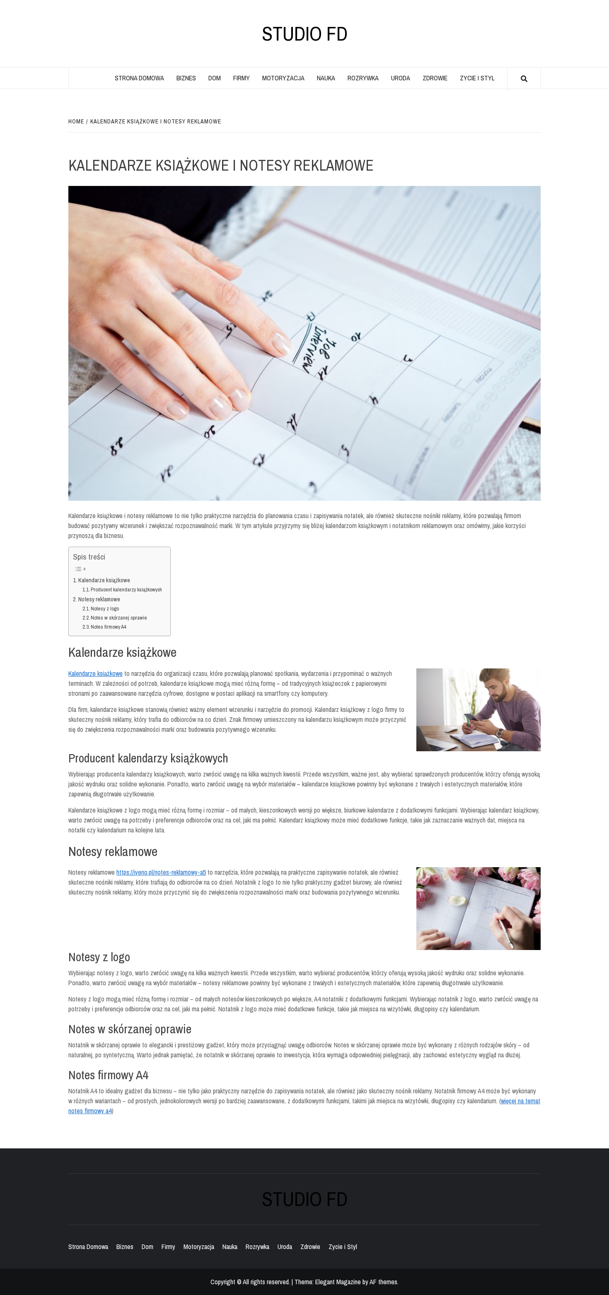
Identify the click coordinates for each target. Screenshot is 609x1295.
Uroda (400, 77)
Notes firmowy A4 (108, 626)
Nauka (326, 77)
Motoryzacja (283, 77)
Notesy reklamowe (99, 599)
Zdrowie (435, 77)
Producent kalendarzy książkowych (126, 589)
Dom (214, 77)
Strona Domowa (139, 77)
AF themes (383, 1281)
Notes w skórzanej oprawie (119, 617)
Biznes (186, 77)
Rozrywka (363, 77)
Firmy (241, 77)
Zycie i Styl (477, 77)
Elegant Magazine (338, 1281)
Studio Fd (305, 33)
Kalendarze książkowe (104, 580)
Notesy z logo (105, 608)
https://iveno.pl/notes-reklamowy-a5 (161, 872)
